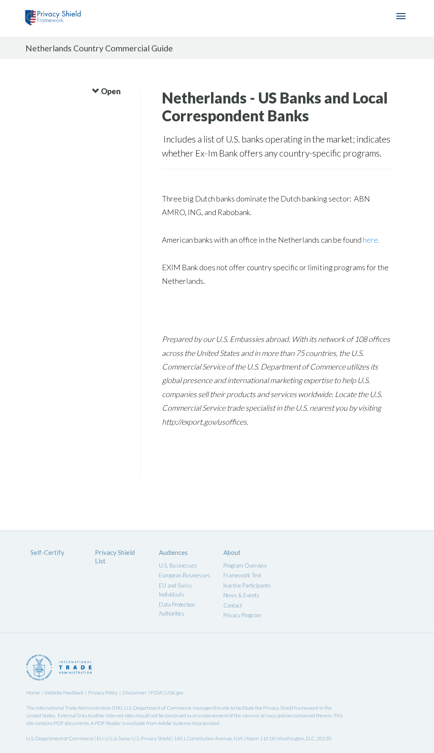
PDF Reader (108, 723)
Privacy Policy (103, 692)
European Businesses (184, 575)
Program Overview (245, 565)
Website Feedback (64, 692)
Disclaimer (134, 692)
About (232, 552)
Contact (232, 605)
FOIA (156, 692)
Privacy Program (242, 615)
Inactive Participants (247, 585)
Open (110, 91)
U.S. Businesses (178, 565)
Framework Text (242, 575)
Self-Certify (47, 552)
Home (33, 692)
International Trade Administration (73, 708)
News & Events (241, 595)
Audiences (173, 552)
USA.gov (174, 692)
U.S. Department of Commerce (158, 708)
